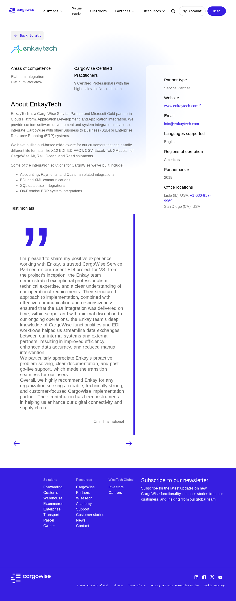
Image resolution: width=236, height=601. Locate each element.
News (81, 520)
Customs (50, 493)
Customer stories (90, 515)
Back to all (30, 35)
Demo (217, 11)
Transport (51, 515)
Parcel (48, 520)
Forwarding (52, 487)
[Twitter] (212, 576)
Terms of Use (136, 585)
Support (82, 509)
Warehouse (52, 498)
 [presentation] (129, 443)
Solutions (49, 11)
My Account (192, 11)
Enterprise (52, 509)
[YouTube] (221, 576)
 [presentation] (16, 443)
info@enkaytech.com (181, 124)
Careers (115, 493)
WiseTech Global (121, 479)
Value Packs (77, 11)
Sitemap (118, 585)
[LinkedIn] (197, 576)
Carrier (49, 526)
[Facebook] (204, 576)
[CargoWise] (21, 11)
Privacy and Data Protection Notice (174, 585)
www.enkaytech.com (181, 106)
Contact (82, 526)
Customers (98, 11)
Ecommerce (53, 504)
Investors (116, 487)
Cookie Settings (214, 585)
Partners (122, 11)
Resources (152, 11)
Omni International (109, 421)
